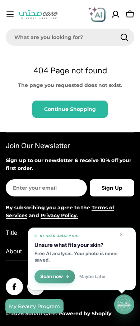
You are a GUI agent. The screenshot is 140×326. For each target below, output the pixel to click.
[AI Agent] (97, 14)
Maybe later (92, 276)
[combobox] (70, 37)
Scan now (51, 276)
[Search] (124, 37)
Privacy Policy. (59, 215)
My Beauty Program (34, 306)
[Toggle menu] (10, 14)
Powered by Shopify (85, 313)
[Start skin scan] (124, 305)
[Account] (115, 14)
